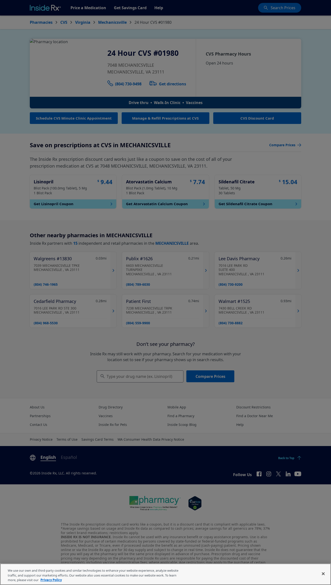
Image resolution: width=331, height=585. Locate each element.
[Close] (323, 573)
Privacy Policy (51, 580)
